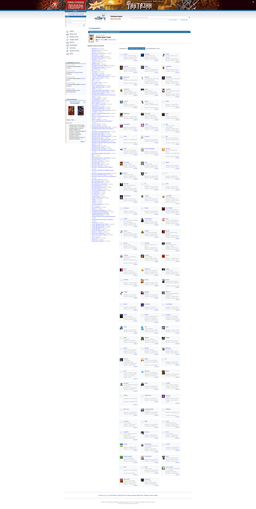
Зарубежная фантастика (98, 108)
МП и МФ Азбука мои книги (99, 187)
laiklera (146, 358)
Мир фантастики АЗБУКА (98, 58)
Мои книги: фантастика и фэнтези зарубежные (104, 176)
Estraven (147, 432)
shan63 (146, 314)
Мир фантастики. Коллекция (99, 148)
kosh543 (168, 383)
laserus (125, 173)
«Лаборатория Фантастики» (131, 503)
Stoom (125, 136)
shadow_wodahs (128, 456)
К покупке (94, 111)
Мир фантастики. (96, 145)
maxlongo (126, 183)
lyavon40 (147, 243)
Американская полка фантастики (100, 91)
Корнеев (147, 77)
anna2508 (168, 89)
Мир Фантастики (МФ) (97, 56)
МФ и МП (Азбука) (96, 188)
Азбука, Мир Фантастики (98, 87)
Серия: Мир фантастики (98, 230)
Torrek (167, 432)
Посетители (73, 47)
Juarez (167, 421)
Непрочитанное (96, 196)
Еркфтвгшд (126, 113)
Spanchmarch (127, 195)
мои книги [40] (95, 162)
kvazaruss (126, 208)
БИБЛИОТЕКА (95, 64)
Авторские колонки (74, 50)
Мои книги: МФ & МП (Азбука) (99, 174)
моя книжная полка (97, 185)
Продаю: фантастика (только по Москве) (102, 219)
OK (83, 25)
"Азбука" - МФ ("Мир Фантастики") (100, 76)
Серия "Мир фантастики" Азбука (100, 224)
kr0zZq (125, 348)
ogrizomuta (126, 77)
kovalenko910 (148, 456)
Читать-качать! (96, 238)
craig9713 (126, 432)
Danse (167, 255)
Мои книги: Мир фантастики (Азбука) (101, 173)
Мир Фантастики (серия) (98, 67)
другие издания (96, 102)
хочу (93, 236)
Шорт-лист (94, 239)
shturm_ (126, 231)
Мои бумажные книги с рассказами (101, 158)
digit (167, 124)
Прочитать (94, 73)
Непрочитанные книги (97, 198)
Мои (93, 156)
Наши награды (132, 495)
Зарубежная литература (98, 107)
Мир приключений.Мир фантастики (101, 131)
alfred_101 (69, 123)
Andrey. (167, 54)
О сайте (100, 495)
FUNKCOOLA (148, 218)
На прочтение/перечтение (98, 190)
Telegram (146, 495)
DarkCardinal (148, 444)
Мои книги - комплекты (98, 161)
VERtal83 (126, 279)
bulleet (146, 383)
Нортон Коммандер (149, 148)
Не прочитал (95, 194)
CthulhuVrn (126, 89)
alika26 (167, 279)
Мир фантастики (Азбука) (98, 53)
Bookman (147, 136)
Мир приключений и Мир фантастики (101, 127)
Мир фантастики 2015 (97, 138)
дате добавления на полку (153, 48)
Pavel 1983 (147, 113)
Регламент (114, 495)
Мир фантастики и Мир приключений (101, 139)
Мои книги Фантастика (97, 164)
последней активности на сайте (136, 48)
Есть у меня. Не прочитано (99, 104)
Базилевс (126, 383)
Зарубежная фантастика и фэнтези (101, 110)
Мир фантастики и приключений (100, 141)
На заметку (95, 71)
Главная (72, 31)
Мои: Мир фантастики (97, 182)
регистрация (72, 13)
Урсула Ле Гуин (96, 61)
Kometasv (168, 314)
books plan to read (96, 82)
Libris (167, 218)
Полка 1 (94, 208)
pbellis (146, 421)
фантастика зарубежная (98, 233)
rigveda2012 (127, 124)
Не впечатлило (96, 191)
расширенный (184, 19)
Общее (94, 199)
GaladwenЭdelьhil (149, 409)
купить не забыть (96, 119)
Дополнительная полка (98, 101)
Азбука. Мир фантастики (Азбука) (100, 90)
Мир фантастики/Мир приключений (101, 153)
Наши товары (154, 495)
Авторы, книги (73, 33)
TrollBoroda (168, 66)
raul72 (125, 269)
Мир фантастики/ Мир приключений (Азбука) (103, 150)
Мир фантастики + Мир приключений (101, 136)
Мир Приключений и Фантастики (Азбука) (102, 128)
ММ (93, 154)
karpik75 (147, 231)
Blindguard (168, 348)
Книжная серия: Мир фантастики (100, 116)
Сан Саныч (126, 162)
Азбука (102, 39)
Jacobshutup (169, 304)
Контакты (124, 495)
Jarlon (125, 326)
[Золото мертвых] (81, 115)
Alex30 (125, 304)
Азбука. (94, 88)
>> (81, 138)
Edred (167, 456)
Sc (166, 173)
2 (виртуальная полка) (97, 78)
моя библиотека (96, 68)
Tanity (125, 148)
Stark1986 (168, 243)
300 (93, 81)
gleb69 (146, 66)
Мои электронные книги (98, 181)
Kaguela (168, 337)
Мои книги (94, 48)
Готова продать (96, 99)
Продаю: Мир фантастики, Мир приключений (103, 216)
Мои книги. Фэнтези (97, 165)
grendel (167, 231)
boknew (146, 279)
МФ (93, 70)
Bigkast (167, 162)
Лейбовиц (168, 409)
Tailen (146, 467)
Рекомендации (73, 45)
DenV (125, 371)
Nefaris (146, 208)
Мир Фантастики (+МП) (98, 133)
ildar (167, 136)
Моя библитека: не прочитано (99, 184)
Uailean (146, 124)
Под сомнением (96, 207)
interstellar (147, 304)
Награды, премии (74, 39)
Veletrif (125, 314)
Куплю (93, 51)
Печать (94, 202)
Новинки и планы (74, 36)
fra (107, 495)
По (92, 205)
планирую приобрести (97, 204)
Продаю (94, 59)
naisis (167, 326)
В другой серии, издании (98, 93)
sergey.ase (147, 479)
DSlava (167, 371)
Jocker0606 (169, 195)
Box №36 (94, 84)
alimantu (147, 348)
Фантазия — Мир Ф (97, 231)
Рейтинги (72, 42)
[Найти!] (189, 17)
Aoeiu (167, 113)
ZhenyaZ (168, 395)
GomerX (126, 101)
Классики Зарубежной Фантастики (100, 113)
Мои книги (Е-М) (96, 159)
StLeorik (168, 444)
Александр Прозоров (75, 101)
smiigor (167, 269)
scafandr (126, 255)
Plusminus (147, 54)
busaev (125, 243)
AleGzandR (126, 479)
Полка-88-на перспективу (98, 210)
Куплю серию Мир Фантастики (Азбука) (102, 121)
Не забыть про (95, 193)
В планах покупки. (96, 98)
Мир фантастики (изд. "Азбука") (100, 65)
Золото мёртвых (74, 103)
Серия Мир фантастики (98, 227)
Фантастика (95, 54)
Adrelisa (126, 395)
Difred (125, 337)
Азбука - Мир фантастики (98, 85)
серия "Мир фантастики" (98, 74)
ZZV (146, 326)
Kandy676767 (148, 395)
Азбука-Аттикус (112, 39)
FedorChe (126, 421)
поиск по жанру (173, 19)
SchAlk (125, 218)
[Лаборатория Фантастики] (100, 18)
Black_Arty (126, 409)
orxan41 (126, 358)
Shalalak (147, 291)
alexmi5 (146, 101)
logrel (146, 173)
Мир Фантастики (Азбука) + (99, 134)
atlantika (147, 337)
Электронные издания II (98, 241)
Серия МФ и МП (96, 228)
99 (145, 183)
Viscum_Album (169, 467)
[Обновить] (84, 103)
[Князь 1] (71, 114)
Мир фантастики (96, 50)
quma (167, 183)
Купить (93, 118)
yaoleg (125, 444)
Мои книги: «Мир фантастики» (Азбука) (102, 167)
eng (105, 495)
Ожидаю (94, 201)
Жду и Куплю (95, 105)
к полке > (135, 60)
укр (109, 495)
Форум (71, 53)
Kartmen (147, 255)
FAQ (119, 495)
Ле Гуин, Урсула (96, 124)
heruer (146, 89)
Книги (93, 114)
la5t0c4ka (147, 371)
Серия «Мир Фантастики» (98, 225)
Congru (125, 54)
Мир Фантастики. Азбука (98, 147)
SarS (125, 467)
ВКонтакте (140, 495)
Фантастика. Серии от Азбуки (99, 234)
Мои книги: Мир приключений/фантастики (102, 170)
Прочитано (94, 222)
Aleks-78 (168, 291)
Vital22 (167, 101)
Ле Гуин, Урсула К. (96, 125)
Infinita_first (147, 269)
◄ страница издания (94, 28)
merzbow (168, 148)
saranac (147, 195)
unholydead (168, 77)
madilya (125, 291)
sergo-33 (126, 66)
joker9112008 (169, 208)
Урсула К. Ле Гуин (100, 35)
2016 (93, 79)
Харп (146, 162)
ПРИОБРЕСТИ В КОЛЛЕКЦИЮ (100, 211)
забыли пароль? (80, 13)
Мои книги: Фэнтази (97, 179)
